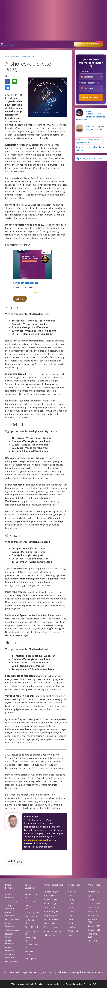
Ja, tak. (53, 124)
